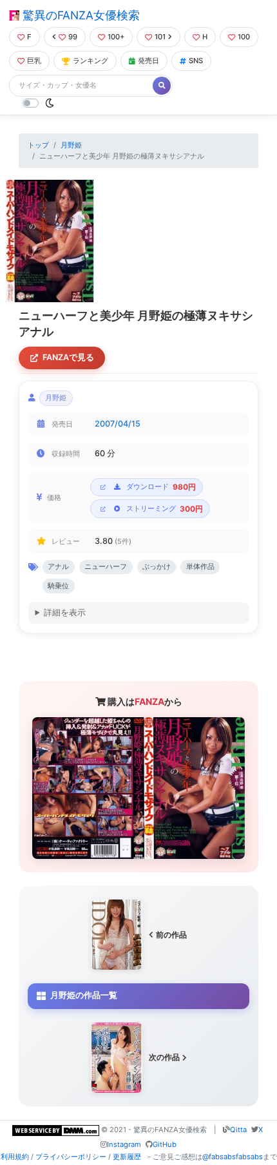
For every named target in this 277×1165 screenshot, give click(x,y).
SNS (196, 60)
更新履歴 (127, 1156)
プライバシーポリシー (70, 1156)
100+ (116, 36)
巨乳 (34, 60)
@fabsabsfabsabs (232, 1156)
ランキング (90, 60)
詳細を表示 (65, 612)
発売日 (148, 60)
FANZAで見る (68, 357)
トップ (38, 144)
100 (244, 36)
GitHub (165, 1144)
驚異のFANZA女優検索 (79, 15)
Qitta (238, 1129)
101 (160, 36)
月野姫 (71, 144)
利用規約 (15, 1156)
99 (72, 36)
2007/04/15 (117, 423)
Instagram (124, 1144)
